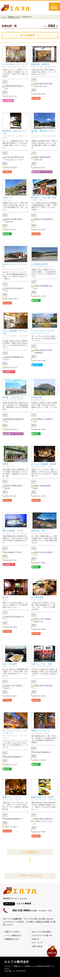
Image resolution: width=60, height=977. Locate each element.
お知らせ (35, 939)
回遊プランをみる (12, 932)
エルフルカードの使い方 (42, 935)
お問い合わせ (37, 946)
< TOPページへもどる (30, 875)
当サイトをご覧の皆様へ (42, 932)
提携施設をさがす (14, 17)
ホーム (3, 17)
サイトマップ (37, 943)
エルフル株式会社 (16, 961)
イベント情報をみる (13, 935)
